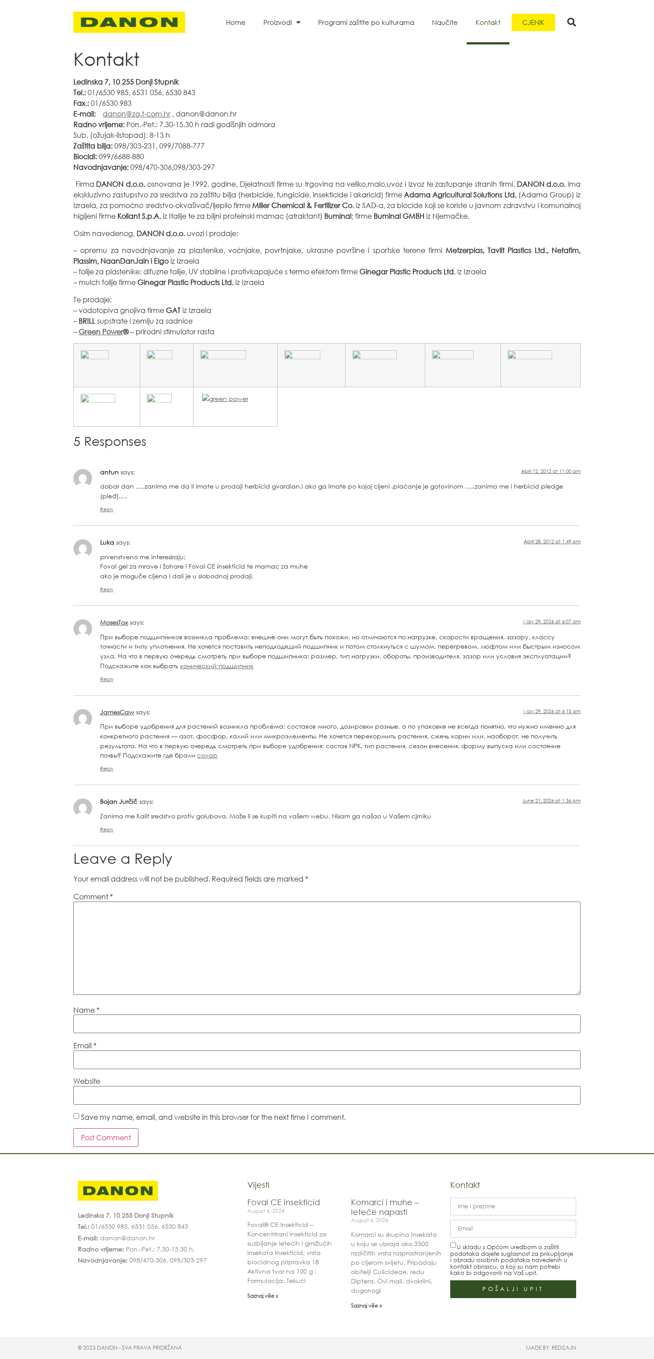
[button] (572, 22)
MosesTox (114, 622)
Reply (106, 509)
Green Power (101, 331)
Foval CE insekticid (283, 1202)
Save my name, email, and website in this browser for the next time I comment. (213, 1117)
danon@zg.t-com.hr (136, 113)
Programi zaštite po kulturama (366, 22)
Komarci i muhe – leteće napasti (385, 1207)
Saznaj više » (262, 1295)
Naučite (445, 22)
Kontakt (488, 22)
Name (86, 1010)
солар (207, 755)
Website (86, 1081)
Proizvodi (277, 22)
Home (236, 22)
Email (85, 1045)
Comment (93, 896)
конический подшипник (217, 665)
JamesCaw (117, 712)
